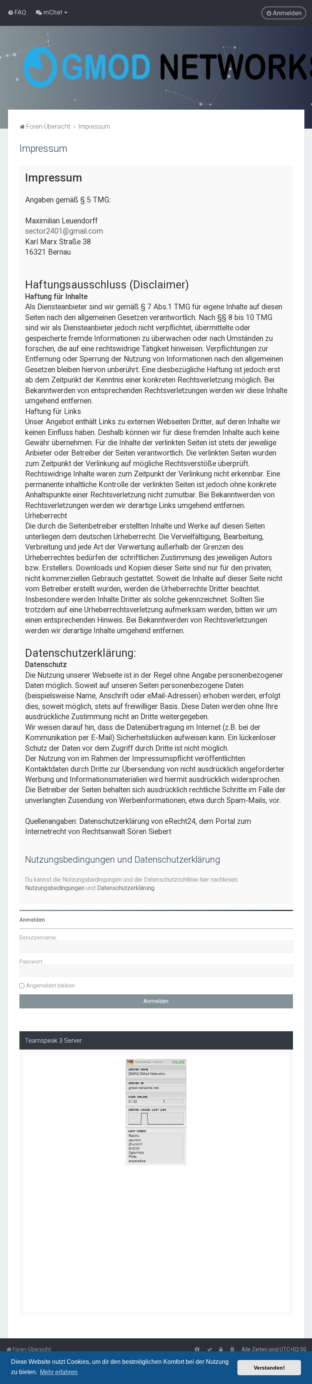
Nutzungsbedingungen (54, 888)
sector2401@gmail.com (64, 231)
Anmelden (32, 920)
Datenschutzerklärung (125, 888)
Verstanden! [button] (269, 1368)
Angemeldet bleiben (50, 986)
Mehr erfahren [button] (59, 1372)
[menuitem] (17, 12)
